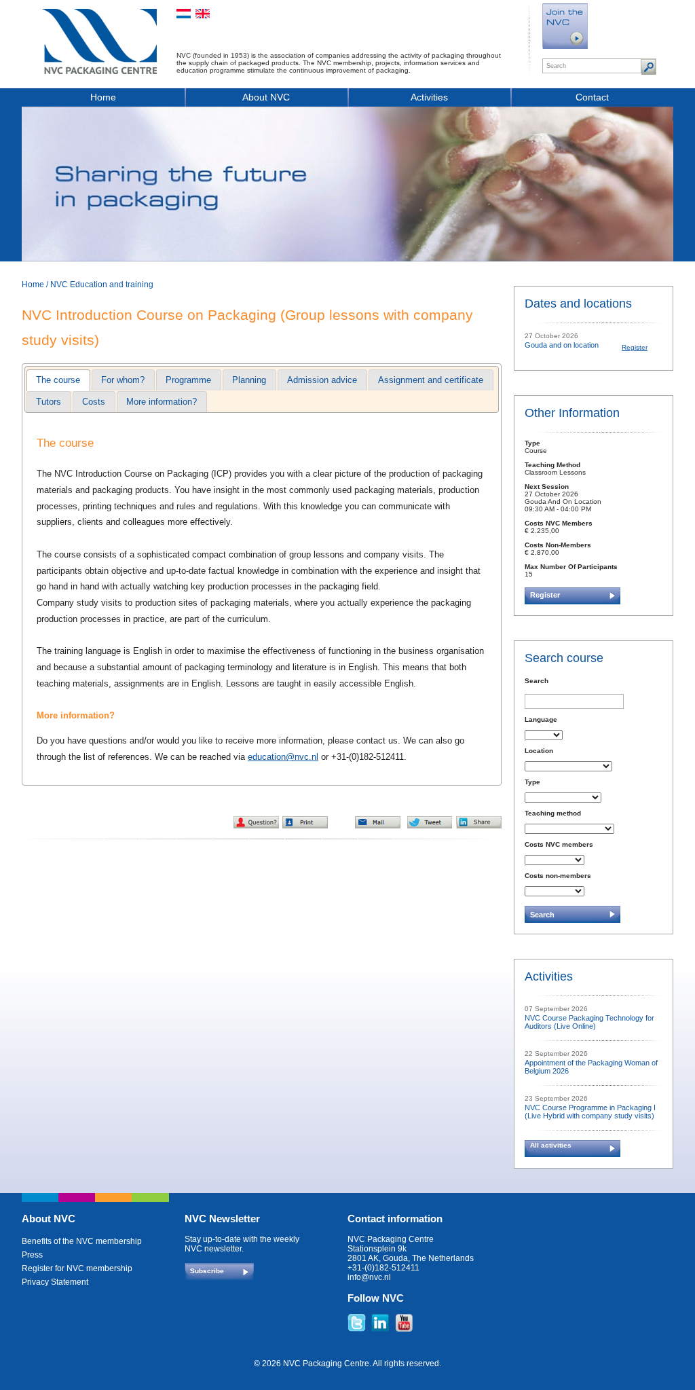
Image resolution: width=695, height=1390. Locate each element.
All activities (550, 1145)
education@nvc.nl (283, 757)
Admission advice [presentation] (322, 380)
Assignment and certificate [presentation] (430, 380)
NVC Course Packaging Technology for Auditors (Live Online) (589, 1022)
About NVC (266, 97)
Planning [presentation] (249, 380)
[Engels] (202, 13)
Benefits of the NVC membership (82, 1241)
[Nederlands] (183, 13)
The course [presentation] (58, 380)
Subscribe (207, 1271)
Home (103, 97)
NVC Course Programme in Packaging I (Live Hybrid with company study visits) (590, 1111)
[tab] (58, 380)
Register (634, 347)
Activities (429, 97)
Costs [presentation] (93, 402)
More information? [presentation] (161, 402)
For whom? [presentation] (123, 380)
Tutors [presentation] (48, 402)
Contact (592, 97)
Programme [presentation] (188, 380)
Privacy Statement (55, 1282)
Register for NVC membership (77, 1268)
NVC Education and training (101, 284)
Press (32, 1255)
